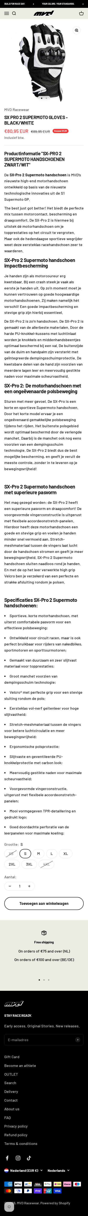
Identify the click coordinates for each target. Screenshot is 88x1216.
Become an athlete (20, 1065)
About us (11, 1108)
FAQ (7, 1117)
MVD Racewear (16, 109)
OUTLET (11, 1074)
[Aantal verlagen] (9, 886)
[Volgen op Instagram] (18, 1158)
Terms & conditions (20, 1143)
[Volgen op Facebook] (7, 1158)
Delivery (11, 1091)
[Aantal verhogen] (29, 886)
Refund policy (16, 1134)
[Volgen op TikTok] (29, 1158)
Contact (11, 1100)
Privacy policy (16, 1126)
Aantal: (10, 876)
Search (10, 1082)
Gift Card (11, 1056)
